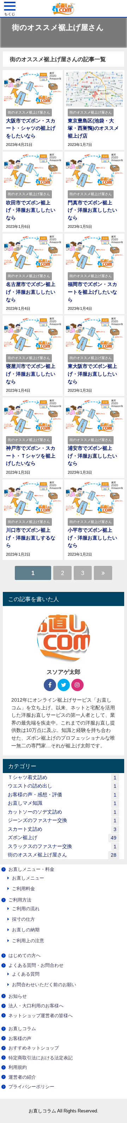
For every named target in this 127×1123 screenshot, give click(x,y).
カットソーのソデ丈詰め (62, 812)
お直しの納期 (26, 929)
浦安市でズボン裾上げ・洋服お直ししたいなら (92, 456)
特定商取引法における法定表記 (40, 1057)
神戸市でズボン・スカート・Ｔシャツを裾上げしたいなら (30, 456)
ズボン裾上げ (62, 837)
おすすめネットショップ (33, 1048)
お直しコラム (22, 1028)
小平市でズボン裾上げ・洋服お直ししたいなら (92, 538)
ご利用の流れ (26, 908)
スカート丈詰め (62, 829)
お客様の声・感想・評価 (62, 794)
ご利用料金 (23, 888)
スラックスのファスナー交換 (62, 846)
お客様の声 (19, 1038)
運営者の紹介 (22, 1077)
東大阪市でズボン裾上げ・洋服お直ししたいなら (92, 374)
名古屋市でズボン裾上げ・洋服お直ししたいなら (30, 292)
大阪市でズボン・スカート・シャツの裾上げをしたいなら (30, 128)
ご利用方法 (19, 900)
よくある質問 (26, 974)
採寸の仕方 (23, 919)
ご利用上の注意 (28, 940)
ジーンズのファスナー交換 (62, 820)
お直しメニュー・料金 (31, 869)
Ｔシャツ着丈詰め (62, 777)
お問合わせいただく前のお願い (44, 984)
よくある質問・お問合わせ (36, 965)
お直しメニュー (28, 878)
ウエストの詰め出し (62, 786)
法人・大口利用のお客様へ (36, 1005)
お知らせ (17, 996)
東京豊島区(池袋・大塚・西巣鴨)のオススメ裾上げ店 (93, 128)
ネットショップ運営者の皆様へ (40, 1015)
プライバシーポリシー (31, 1086)
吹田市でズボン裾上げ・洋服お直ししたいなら (30, 210)
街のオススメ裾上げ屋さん (62, 854)
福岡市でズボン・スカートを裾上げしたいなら (92, 292)
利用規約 (17, 1067)
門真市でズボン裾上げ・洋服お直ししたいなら (92, 210)
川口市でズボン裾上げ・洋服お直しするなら (30, 538)
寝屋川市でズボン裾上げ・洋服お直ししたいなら (30, 374)
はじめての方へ (24, 955)
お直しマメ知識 (62, 803)
